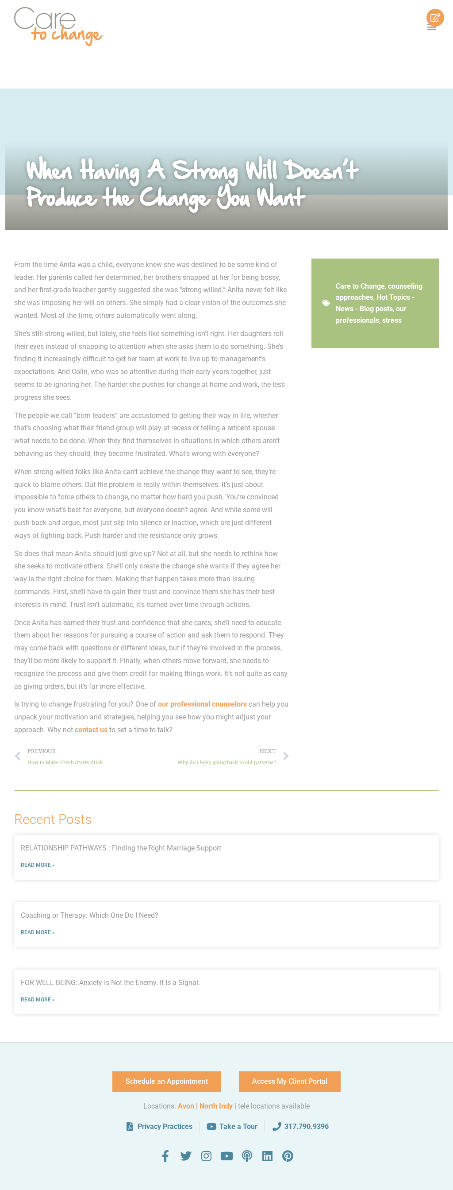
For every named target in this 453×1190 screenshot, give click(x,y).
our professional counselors (202, 704)
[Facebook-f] (165, 1156)
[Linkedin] (267, 1156)
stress (392, 320)
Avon (186, 1106)
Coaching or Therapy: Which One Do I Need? (89, 915)
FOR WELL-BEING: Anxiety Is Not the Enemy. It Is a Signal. (110, 982)
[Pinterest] (287, 1156)
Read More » (38, 865)
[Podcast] (247, 1156)
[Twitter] (186, 1156)
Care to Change (360, 286)
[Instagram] (206, 1156)
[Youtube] (226, 1156)
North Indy (216, 1106)
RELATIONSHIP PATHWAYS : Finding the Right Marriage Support (121, 848)
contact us (91, 730)
